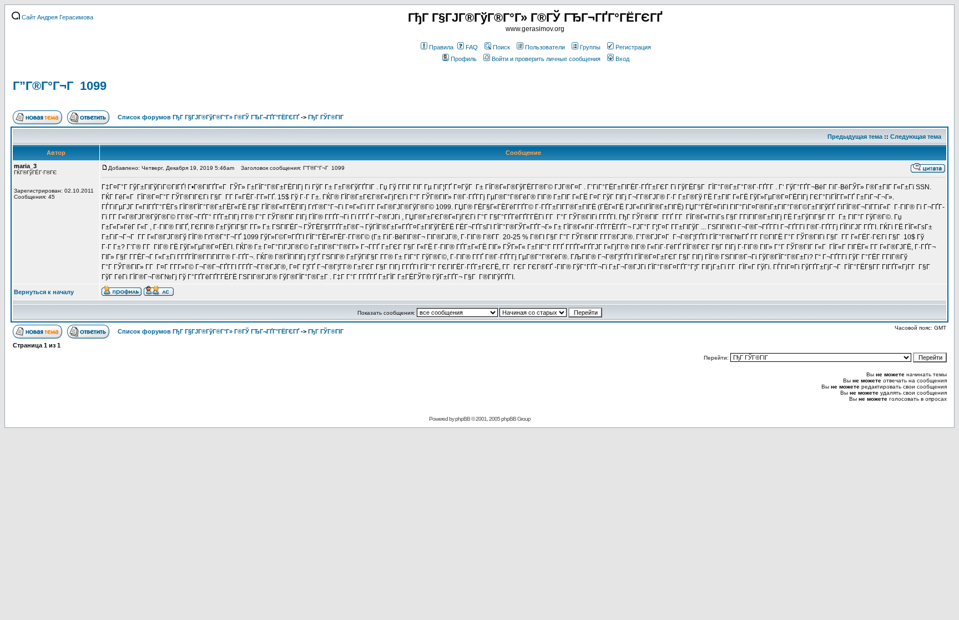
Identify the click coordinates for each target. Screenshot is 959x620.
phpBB (462, 419)
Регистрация (633, 47)
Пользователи (545, 47)
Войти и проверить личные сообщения (546, 59)
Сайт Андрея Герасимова (56, 17)
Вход (622, 59)
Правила (441, 47)
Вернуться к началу (44, 292)
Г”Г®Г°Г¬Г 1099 (60, 86)
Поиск (501, 47)
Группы (590, 47)
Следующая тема (915, 136)
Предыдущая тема (854, 136)
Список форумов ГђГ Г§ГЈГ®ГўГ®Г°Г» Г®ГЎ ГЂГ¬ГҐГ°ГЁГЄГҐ (208, 117)
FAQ (472, 47)
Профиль (464, 59)
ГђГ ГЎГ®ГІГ (326, 117)
